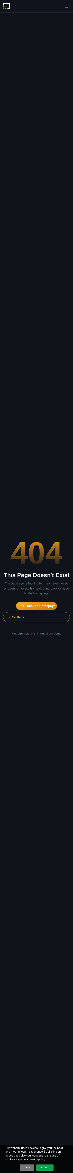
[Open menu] (66, 6)
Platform (17, 633)
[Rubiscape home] (6, 6)
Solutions (29, 633)
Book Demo (54, 633)
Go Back (18, 617)
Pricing (41, 633)
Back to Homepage (41, 606)
